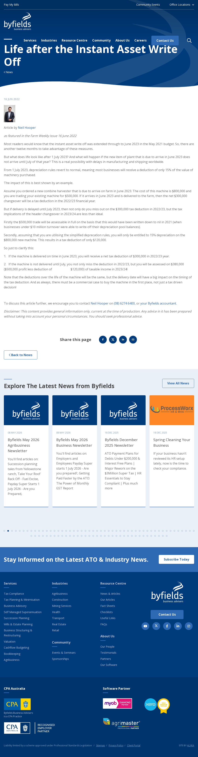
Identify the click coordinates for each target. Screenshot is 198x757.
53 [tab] (39, 536)
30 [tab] (116, 531)
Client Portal (133, 745)
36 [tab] (139, 531)
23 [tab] (89, 531)
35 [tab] (136, 531)
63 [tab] (78, 536)
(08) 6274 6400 (124, 303)
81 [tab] (147, 536)
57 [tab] (54, 536)
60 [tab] (66, 536)
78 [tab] (136, 536)
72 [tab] (112, 536)
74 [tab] (120, 536)
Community (61, 642)
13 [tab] (50, 531)
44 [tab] (170, 531)
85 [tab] (163, 536)
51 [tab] (31, 536)
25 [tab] (97, 531)
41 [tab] (159, 531)
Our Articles (107, 599)
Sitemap (100, 745)
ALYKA (190, 745)
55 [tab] (47, 536)
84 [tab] (159, 536)
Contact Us (167, 614)
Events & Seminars (64, 652)
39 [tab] (151, 531)
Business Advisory (15, 606)
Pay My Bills (11, 4)
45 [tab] (174, 531)
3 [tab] (12, 531)
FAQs (103, 624)
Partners (105, 659)
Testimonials (108, 652)
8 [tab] (31, 531)
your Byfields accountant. (158, 303)
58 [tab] (58, 536)
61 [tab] (70, 536)
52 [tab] (35, 536)
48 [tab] (186, 531)
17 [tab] (66, 531)
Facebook (103, 339)
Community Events (148, 4)
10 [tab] (39, 531)
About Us (107, 636)
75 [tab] (124, 536)
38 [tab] (147, 531)
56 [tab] (50, 536)
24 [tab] (93, 531)
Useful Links (107, 618)
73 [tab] (116, 536)
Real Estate (59, 624)
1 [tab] (4, 531)
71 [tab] (108, 536)
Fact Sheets (107, 606)
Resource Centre (113, 583)
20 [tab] (78, 531)
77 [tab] (132, 536)
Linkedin (123, 339)
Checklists (106, 612)
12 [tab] (47, 531)
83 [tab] (155, 536)
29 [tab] (112, 531)
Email (133, 339)
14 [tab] (54, 531)
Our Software (108, 665)
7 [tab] (27, 531)
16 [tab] (62, 531)
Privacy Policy (116, 745)
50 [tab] (194, 531)
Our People (107, 646)
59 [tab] (62, 536)
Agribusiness (12, 660)
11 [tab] (43, 531)
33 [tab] (128, 531)
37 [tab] (143, 531)
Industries (60, 583)
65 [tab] (85, 536)
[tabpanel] (26, 450)
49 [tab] (190, 531)
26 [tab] (101, 531)
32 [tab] (124, 531)
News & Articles (110, 593)
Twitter (113, 339)
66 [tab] (89, 536)
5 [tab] (19, 531)
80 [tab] (143, 536)
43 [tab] (166, 531)
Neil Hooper (27, 127)
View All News (178, 383)
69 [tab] (101, 536)
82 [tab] (151, 536)
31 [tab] (120, 531)
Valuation (9, 641)
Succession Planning (16, 618)
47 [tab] (182, 531)
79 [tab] (139, 536)
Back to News (21, 355)
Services (10, 583)
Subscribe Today (176, 559)
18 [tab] (70, 531)
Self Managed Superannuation (23, 612)
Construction (60, 599)
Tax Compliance (14, 593)
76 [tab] (128, 536)
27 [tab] (105, 531)
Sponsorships (60, 659)
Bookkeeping (12, 654)
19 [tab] (74, 531)
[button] (189, 40)
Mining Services (61, 606)
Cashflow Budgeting (16, 647)
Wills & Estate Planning (18, 624)
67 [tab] (93, 536)
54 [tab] (43, 536)
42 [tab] (163, 531)
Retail (55, 630)
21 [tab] (81, 531)
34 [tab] (132, 531)
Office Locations (180, 4)
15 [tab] (58, 531)
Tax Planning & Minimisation (22, 599)
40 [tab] (155, 531)
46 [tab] (178, 531)
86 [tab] (166, 536)
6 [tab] (23, 531)
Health (56, 612)
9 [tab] (35, 531)
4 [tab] (16, 531)
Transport (58, 618)
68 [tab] (97, 536)
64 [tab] (81, 536)
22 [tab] (85, 531)
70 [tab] (105, 536)
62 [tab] (74, 536)
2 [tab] (8, 531)
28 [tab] (108, 531)
